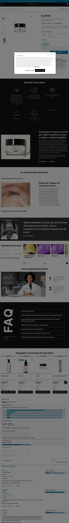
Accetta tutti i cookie (40, 70)
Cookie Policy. (36, 66)
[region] (35, 63)
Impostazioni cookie (30, 70)
